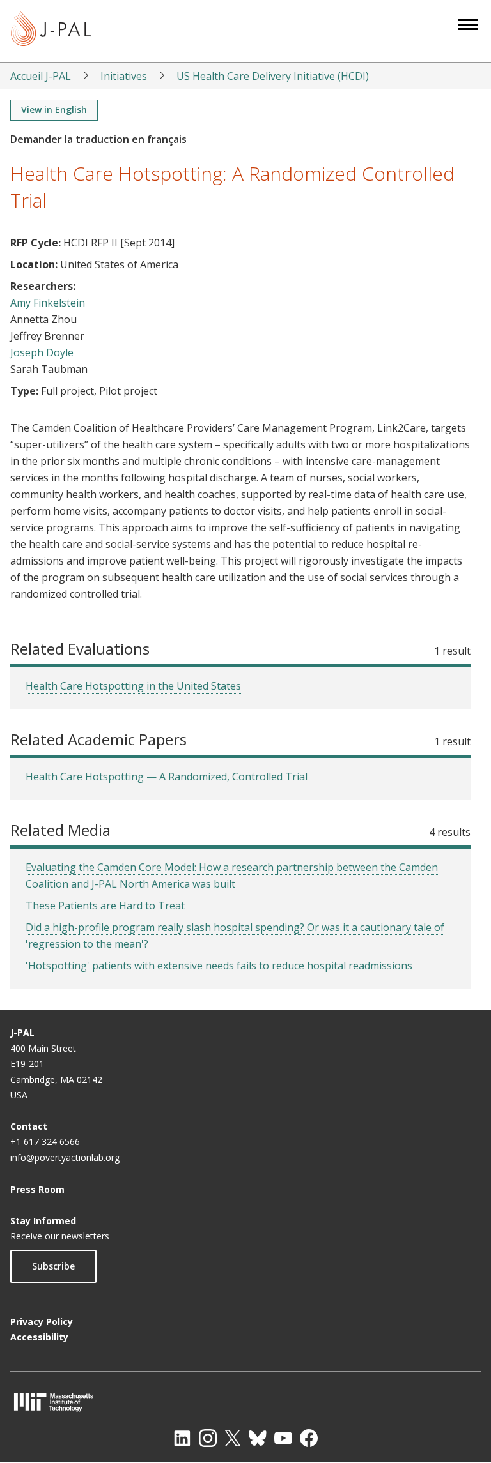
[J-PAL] (50, 30)
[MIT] (245, 1402)
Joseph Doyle (42, 352)
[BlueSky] (258, 1438)
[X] (232, 1438)
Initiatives (123, 76)
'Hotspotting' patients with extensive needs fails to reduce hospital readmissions (219, 966)
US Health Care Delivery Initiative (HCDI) (272, 76)
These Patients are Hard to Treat (105, 905)
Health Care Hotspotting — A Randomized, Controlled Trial (167, 776)
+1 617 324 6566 (45, 1141)
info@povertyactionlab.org (65, 1157)
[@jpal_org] (208, 1438)
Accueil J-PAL (40, 76)
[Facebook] (309, 1438)
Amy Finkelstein (47, 303)
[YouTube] (283, 1438)
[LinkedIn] (182, 1438)
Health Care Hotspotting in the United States (133, 686)
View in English (54, 109)
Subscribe (53, 1266)
